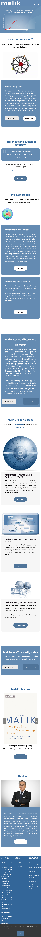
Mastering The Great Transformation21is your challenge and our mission (19, 11)
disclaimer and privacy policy (32, 927)
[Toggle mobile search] (35, 4)
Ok (20, 933)
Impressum (19, 866)
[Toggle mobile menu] (39, 4)
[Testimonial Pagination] (12, 170)
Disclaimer (19, 862)
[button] (4, 721)
